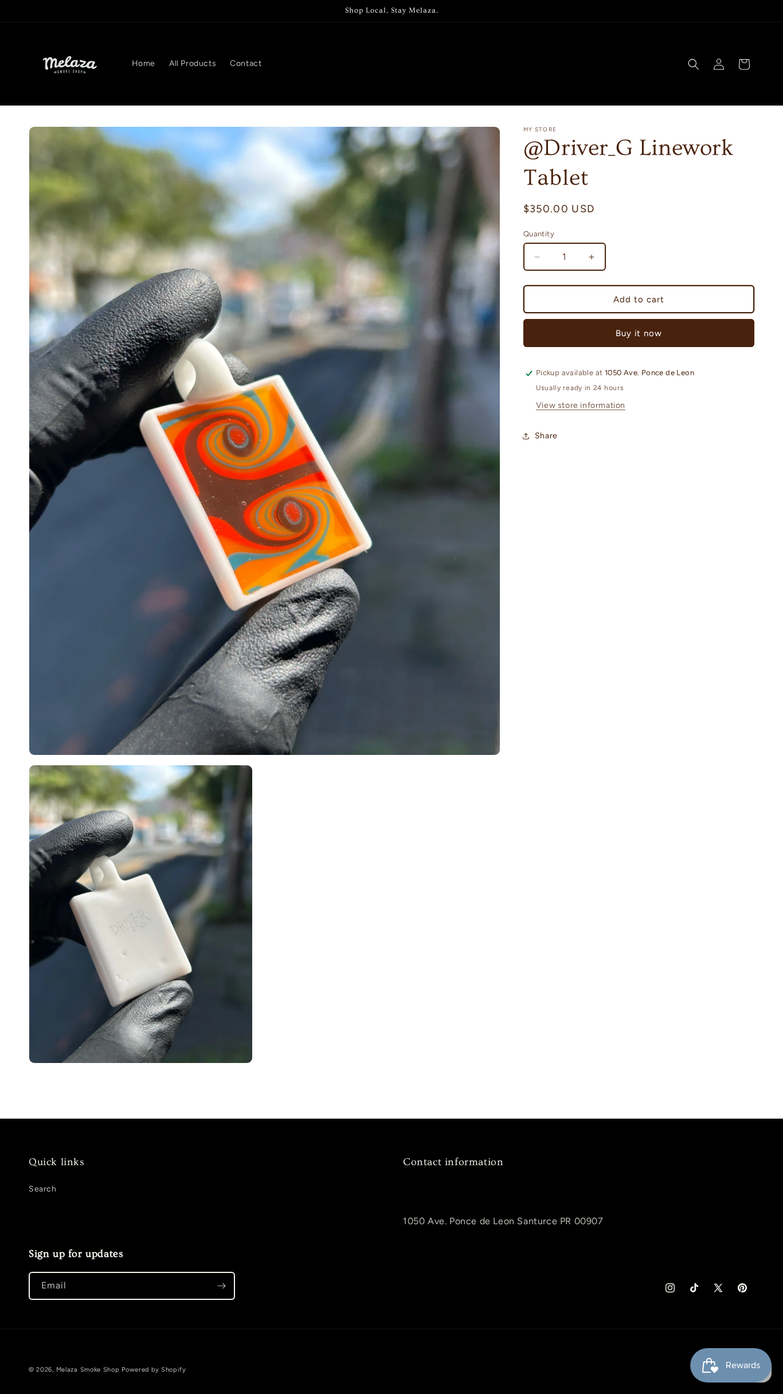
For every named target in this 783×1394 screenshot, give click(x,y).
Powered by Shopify (154, 1369)
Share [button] (546, 436)
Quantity (538, 233)
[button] (693, 64)
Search (43, 1189)
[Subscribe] (221, 1286)
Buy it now (639, 333)
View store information (580, 405)
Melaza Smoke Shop (88, 1369)
